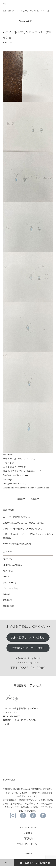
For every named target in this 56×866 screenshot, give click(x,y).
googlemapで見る (9, 780)
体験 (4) (6, 594)
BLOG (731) (8, 559)
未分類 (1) (7, 600)
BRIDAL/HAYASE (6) (12, 565)
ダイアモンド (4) (10, 588)
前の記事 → (36, 499)
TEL (7, 862)
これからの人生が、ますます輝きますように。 (24, 523)
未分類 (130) (8, 606)
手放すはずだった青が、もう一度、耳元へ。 (23, 529)
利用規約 (28, 838)
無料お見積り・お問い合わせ (28, 637)
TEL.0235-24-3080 (28, 668)
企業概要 (28, 833)
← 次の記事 (19, 499)
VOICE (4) (7, 577)
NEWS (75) (8, 571)
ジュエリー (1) (9, 583)
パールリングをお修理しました (17, 544)
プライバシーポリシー (28, 844)
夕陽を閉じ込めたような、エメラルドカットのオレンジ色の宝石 (28, 536)
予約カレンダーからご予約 (28, 647)
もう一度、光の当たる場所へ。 (17, 517)
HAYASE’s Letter (28, 827)
